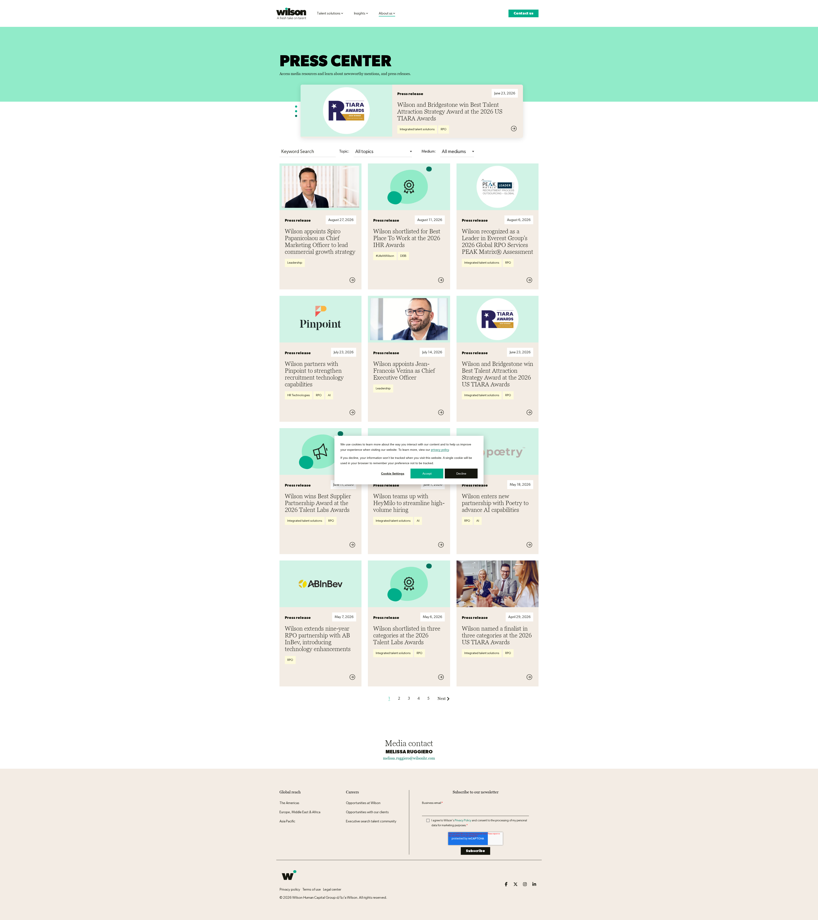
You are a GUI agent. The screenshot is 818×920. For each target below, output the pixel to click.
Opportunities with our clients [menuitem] (367, 812)
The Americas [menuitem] (289, 803)
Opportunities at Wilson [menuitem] (363, 803)
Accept (427, 473)
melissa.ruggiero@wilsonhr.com (409, 758)
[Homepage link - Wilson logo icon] (289, 882)
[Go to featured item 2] (296, 111)
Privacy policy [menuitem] (289, 889)
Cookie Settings (392, 473)
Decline (461, 473)
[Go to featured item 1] (296, 106)
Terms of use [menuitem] (311, 889)
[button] (506, 884)
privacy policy (440, 449)
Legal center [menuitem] (332, 889)
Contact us (523, 13)
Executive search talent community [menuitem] (371, 821)
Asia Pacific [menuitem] (287, 821)
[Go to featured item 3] (296, 116)
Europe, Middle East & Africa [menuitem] (299, 812)
